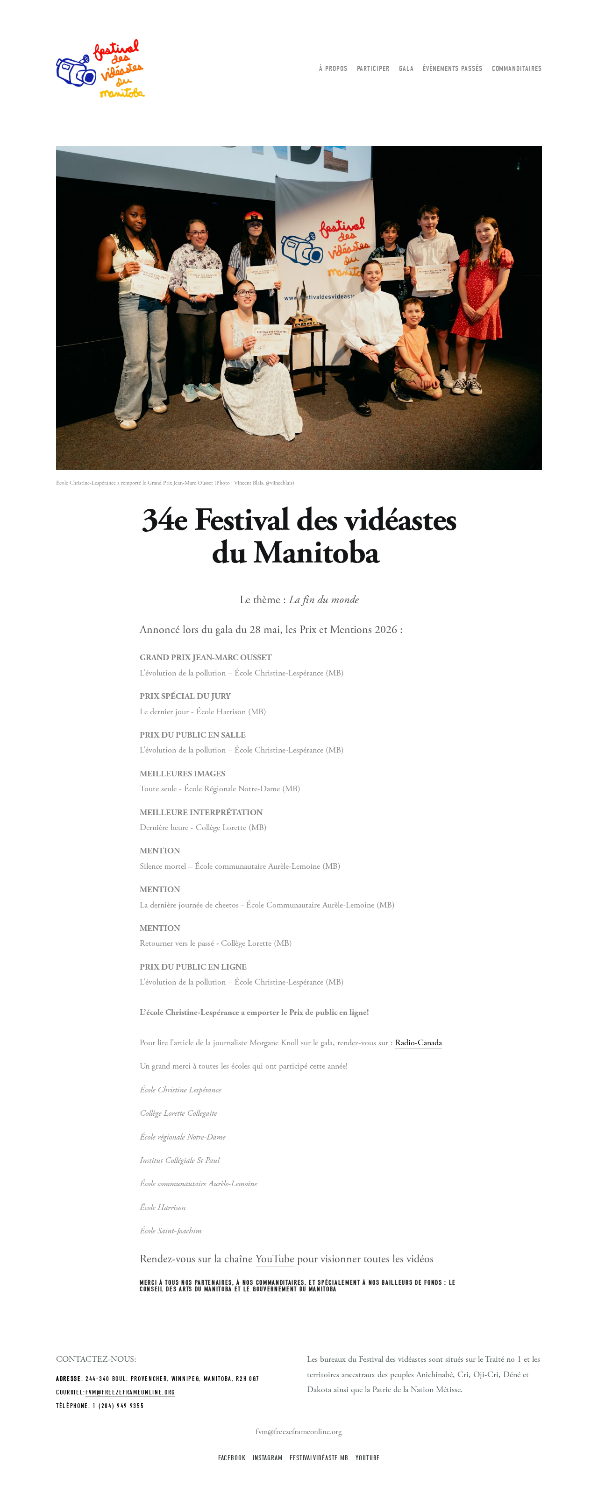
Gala (406, 68)
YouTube (275, 1259)
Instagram (268, 1458)
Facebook (232, 1458)
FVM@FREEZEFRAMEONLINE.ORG (130, 1392)
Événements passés (452, 68)
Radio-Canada (418, 1042)
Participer (373, 68)
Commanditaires (517, 68)
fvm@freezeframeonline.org (299, 1432)
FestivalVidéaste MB (319, 1458)
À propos (333, 68)
